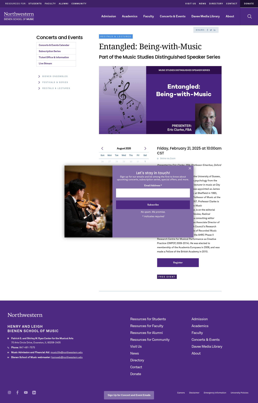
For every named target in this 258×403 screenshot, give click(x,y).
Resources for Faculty (146, 326)
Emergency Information (215, 393)
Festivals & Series (55, 82)
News (202, 4)
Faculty (50, 4)
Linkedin (214, 30)
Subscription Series (50, 51)
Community (79, 4)
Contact (231, 4)
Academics (129, 16)
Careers (181, 393)
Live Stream (45, 63)
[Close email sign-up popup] (190, 168)
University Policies (239, 393)
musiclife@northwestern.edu (67, 352)
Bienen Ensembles (55, 76)
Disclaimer (194, 393)
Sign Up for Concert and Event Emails (129, 395)
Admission (108, 16)
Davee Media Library (205, 16)
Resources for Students (148, 319)
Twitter (210, 30)
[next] (145, 148)
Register (178, 262)
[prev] (102, 148)
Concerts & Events (172, 16)
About (230, 16)
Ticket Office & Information (54, 57)
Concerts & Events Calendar (54, 45)
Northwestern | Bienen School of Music (19, 16)
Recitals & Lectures (56, 88)
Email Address (153, 185)
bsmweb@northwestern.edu (67, 357)
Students (35, 4)
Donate (249, 4)
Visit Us (190, 4)
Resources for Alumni (146, 333)
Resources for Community (149, 340)
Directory (216, 4)
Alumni (64, 4)
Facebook (207, 30)
